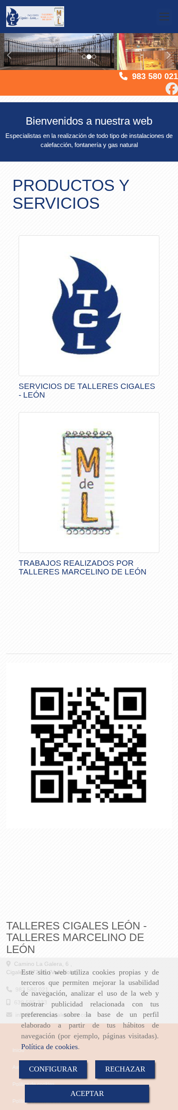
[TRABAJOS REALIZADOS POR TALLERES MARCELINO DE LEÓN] (89, 482)
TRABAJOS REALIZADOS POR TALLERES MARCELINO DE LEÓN (83, 567)
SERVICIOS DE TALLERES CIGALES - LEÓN (87, 390)
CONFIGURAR (53, 1069)
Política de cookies (49, 1046)
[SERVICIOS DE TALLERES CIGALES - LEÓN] (89, 305)
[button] (13, 51)
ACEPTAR (87, 1093)
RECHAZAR (125, 1069)
